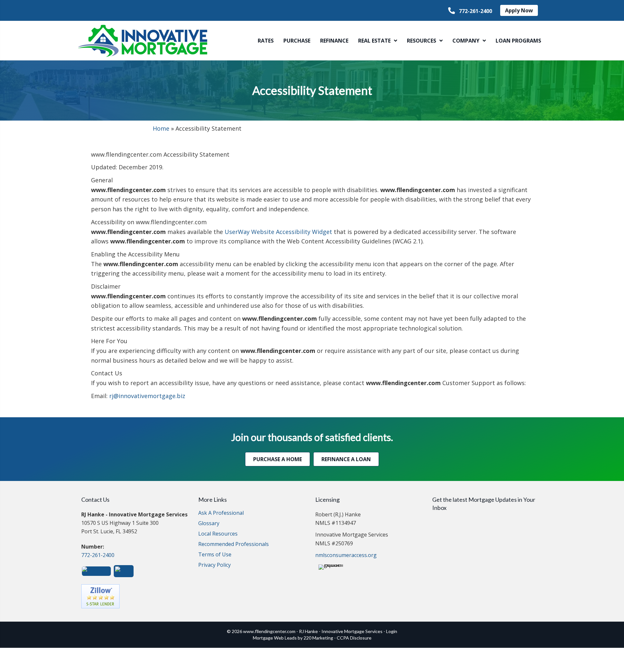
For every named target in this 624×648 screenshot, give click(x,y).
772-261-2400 (97, 555)
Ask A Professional (221, 513)
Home (161, 128)
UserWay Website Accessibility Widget (278, 232)
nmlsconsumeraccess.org (346, 555)
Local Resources (218, 534)
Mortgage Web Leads (275, 638)
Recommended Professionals (233, 544)
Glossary (208, 524)
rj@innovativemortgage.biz (147, 396)
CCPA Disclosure (354, 638)
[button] (470, 11)
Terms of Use (214, 555)
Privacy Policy (214, 565)
